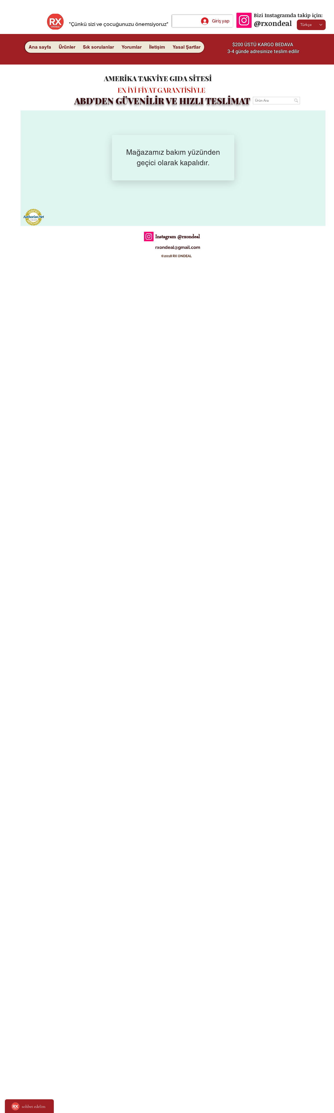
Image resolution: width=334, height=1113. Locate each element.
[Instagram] (244, 20)
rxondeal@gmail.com (177, 247)
